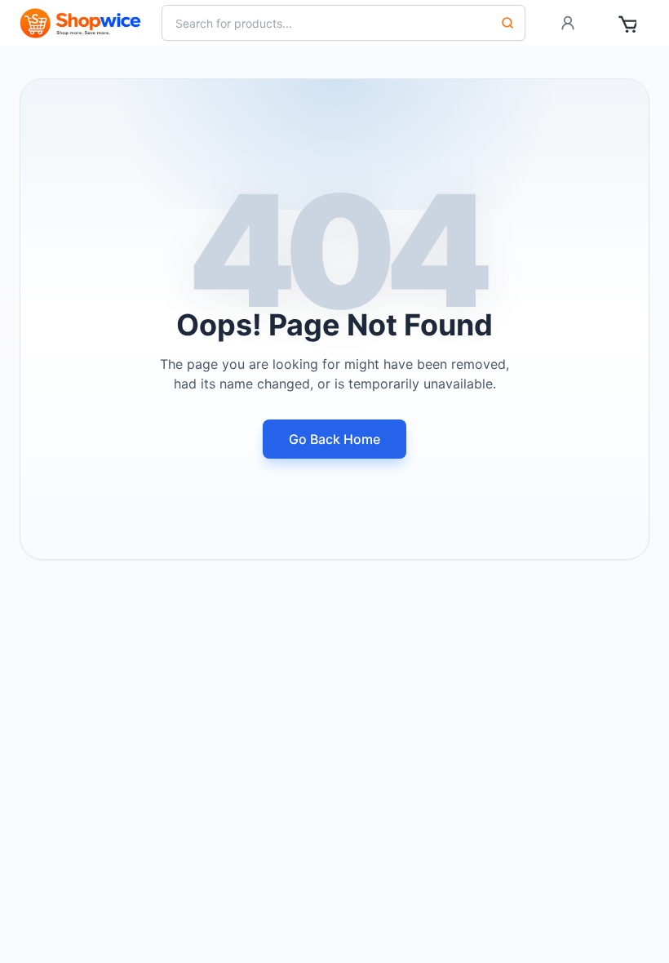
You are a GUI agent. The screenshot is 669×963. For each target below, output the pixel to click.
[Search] (507, 23)
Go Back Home (334, 439)
